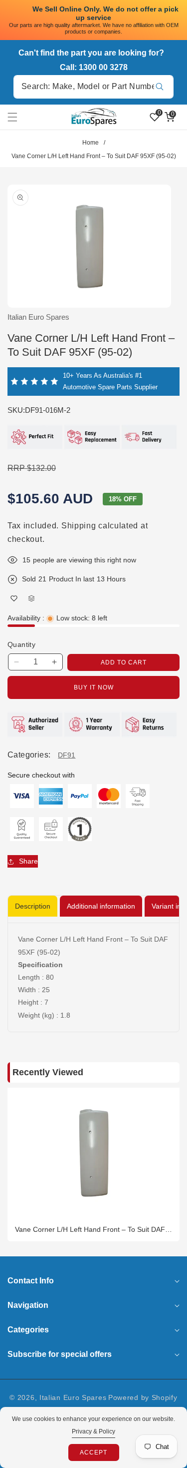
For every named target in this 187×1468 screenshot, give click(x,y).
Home (90, 142)
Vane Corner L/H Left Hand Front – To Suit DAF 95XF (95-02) (90, 1229)
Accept (93, 1452)
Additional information (101, 906)
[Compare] (31, 598)
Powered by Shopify (143, 1397)
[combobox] (93, 87)
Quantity (21, 644)
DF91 (66, 755)
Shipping (78, 525)
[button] (18, 117)
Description (32, 906)
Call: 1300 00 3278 (94, 67)
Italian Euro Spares (72, 1397)
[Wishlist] (13, 598)
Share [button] (28, 861)
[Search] (159, 87)
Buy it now (94, 687)
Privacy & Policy (93, 1431)
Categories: (28, 755)
